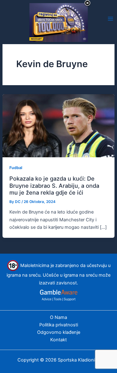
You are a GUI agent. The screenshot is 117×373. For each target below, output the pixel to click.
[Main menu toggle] (110, 18)
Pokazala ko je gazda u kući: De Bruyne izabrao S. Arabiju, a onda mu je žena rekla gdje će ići (54, 185)
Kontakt (58, 340)
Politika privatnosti (58, 325)
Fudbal (15, 167)
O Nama (58, 317)
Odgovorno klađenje (58, 332)
